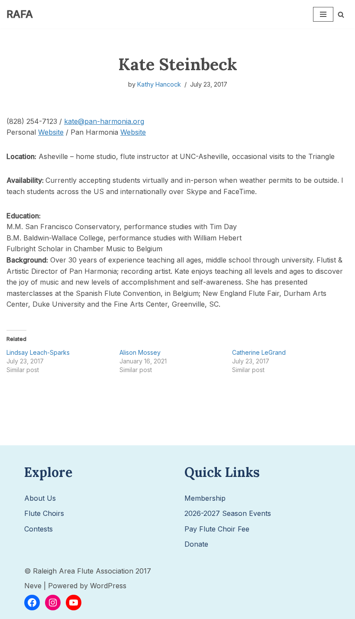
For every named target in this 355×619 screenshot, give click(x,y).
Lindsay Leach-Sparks (38, 352)
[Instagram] (53, 602)
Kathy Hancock (159, 84)
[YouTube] (73, 602)
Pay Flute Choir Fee (216, 529)
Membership (205, 498)
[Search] (341, 14)
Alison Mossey (140, 352)
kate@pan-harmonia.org (104, 121)
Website (51, 132)
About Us (40, 498)
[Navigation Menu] (323, 14)
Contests (38, 529)
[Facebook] (32, 602)
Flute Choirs (44, 513)
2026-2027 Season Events (227, 513)
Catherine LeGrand (259, 352)
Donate (196, 544)
